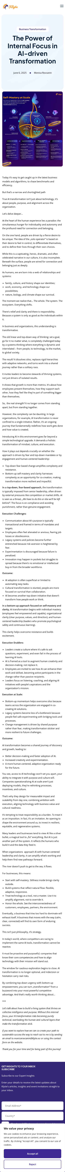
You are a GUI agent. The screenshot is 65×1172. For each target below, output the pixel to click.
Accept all (32, 1153)
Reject (32, 1164)
